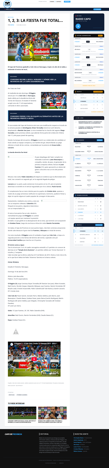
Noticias (10, 17)
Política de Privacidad (50, 463)
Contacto (61, 463)
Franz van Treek (15, 88)
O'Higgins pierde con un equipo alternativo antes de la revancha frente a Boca (36, 117)
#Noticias (11, 394)
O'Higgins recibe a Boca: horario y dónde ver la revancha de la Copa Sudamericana (33, 80)
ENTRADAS (67, 1)
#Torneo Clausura (22, 394)
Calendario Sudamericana (97, 111)
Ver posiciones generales (97, 245)
